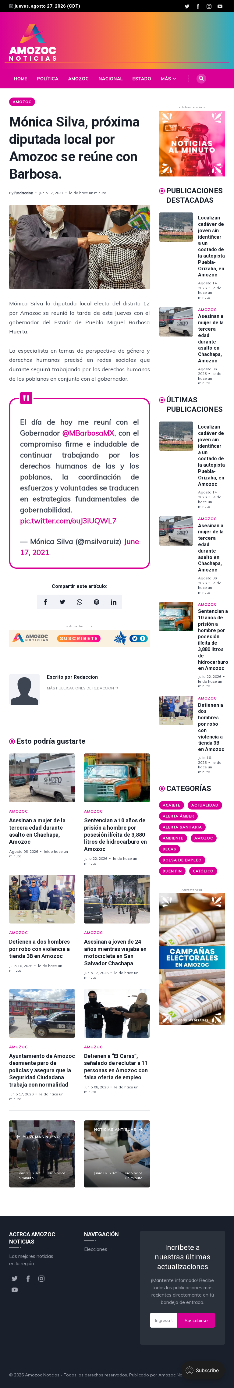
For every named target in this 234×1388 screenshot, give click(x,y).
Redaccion (23, 192)
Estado (142, 78)
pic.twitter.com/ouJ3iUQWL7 (68, 520)
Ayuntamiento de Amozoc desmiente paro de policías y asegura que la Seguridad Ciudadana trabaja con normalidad (42, 1070)
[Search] (201, 79)
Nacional (111, 78)
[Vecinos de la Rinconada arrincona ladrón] (42, 1153)
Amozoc (78, 78)
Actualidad (204, 805)
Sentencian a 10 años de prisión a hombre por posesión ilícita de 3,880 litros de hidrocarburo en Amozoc (115, 834)
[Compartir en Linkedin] (113, 602)
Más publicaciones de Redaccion (81, 688)
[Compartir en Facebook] (45, 602)
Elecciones (95, 1249)
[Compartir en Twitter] (62, 602)
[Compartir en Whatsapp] (79, 602)
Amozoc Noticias (42, 1375)
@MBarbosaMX (88, 432)
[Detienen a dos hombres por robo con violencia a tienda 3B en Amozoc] (42, 899)
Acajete (171, 805)
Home (20, 78)
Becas (169, 849)
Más (166, 78)
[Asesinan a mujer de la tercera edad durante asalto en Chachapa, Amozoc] (42, 777)
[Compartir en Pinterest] (96, 602)
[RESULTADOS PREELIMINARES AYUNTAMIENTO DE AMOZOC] (117, 1153)
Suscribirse (196, 1320)
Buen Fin (172, 871)
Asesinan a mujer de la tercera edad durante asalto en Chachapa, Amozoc (211, 338)
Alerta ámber (178, 816)
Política (47, 78)
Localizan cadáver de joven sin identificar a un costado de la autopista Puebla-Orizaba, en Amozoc (211, 246)
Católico (203, 871)
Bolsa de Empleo (182, 860)
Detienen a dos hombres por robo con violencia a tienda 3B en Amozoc (39, 948)
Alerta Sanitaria (182, 827)
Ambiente (173, 838)
